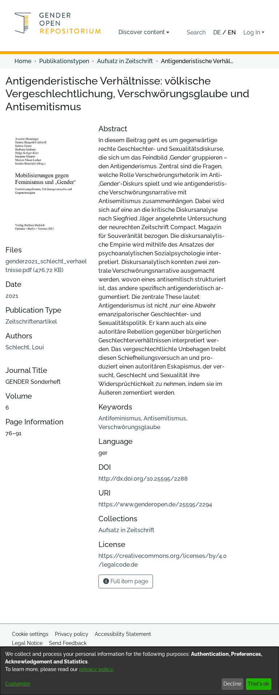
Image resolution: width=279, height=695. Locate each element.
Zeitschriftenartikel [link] (31, 321)
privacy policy (96, 669)
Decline (232, 684)
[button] (196, 32)
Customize (17, 684)
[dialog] (139, 671)
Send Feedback (67, 643)
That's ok (258, 684)
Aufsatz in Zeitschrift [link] (125, 61)
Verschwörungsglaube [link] (129, 427)
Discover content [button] (141, 32)
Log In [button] (252, 32)
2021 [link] (11, 295)
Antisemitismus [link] (164, 418)
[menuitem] (143, 32)
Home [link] (23, 61)
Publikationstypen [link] (64, 61)
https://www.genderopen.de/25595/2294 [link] (155, 504)
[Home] (57, 23)
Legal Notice (27, 643)
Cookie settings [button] (30, 634)
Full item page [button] (128, 581)
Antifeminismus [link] (119, 418)
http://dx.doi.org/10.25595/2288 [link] (143, 478)
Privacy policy (71, 634)
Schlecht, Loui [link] (24, 347)
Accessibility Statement (123, 634)
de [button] (217, 32)
